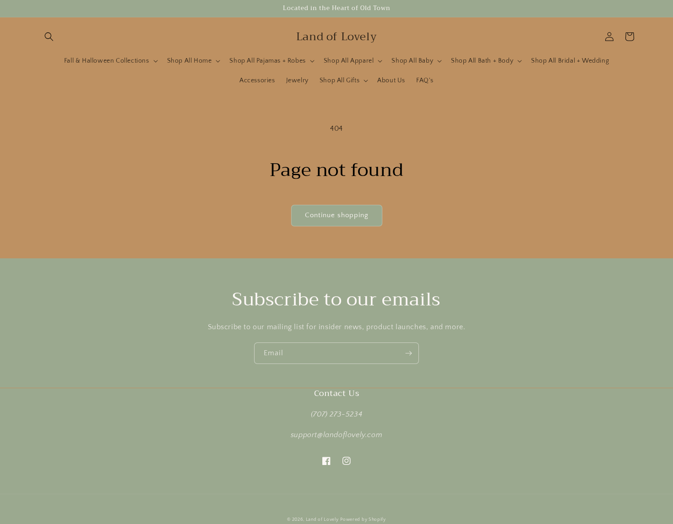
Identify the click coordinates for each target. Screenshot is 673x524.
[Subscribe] (408, 353)
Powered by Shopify (363, 519)
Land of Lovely (322, 519)
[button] (49, 37)
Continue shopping (337, 215)
